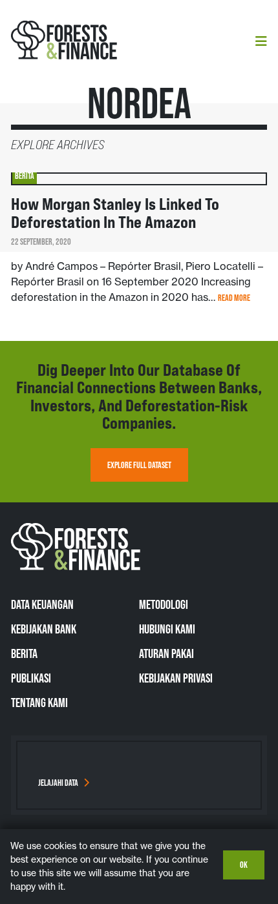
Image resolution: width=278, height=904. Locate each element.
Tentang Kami (39, 702)
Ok (244, 864)
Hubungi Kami (167, 629)
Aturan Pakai (166, 653)
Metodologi (163, 604)
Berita (24, 653)
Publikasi (31, 678)
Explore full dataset (139, 465)
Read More (234, 298)
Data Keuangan (42, 604)
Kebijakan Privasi (176, 678)
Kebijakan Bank (43, 629)
